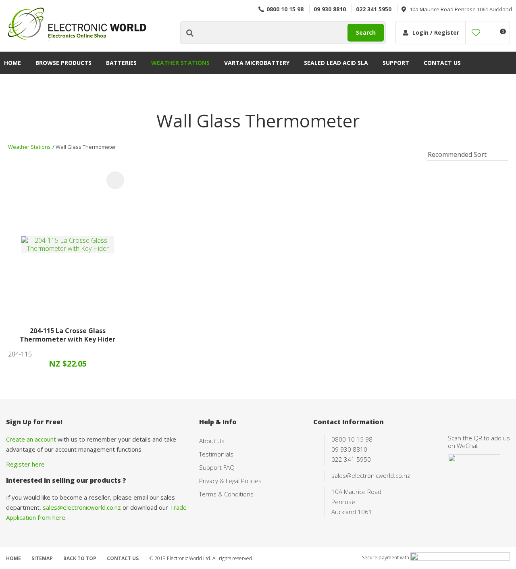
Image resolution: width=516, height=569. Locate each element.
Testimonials (216, 454)
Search (366, 32)
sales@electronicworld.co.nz (82, 507)
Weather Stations (180, 63)
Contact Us (442, 63)
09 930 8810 (330, 9)
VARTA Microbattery (256, 63)
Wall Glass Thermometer (86, 146)
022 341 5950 (373, 9)
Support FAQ (217, 467)
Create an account (31, 439)
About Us (212, 441)
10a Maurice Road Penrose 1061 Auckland (461, 9)
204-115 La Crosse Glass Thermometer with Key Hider (67, 335)
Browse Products (63, 63)
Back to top (79, 558)
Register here (25, 464)
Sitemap (42, 558)
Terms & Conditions (226, 494)
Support (396, 63)
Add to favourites (115, 180)
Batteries (121, 63)
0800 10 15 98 (285, 9)
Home (12, 63)
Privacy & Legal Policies (230, 481)
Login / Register (435, 32)
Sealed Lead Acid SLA (336, 63)
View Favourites (476, 32)
